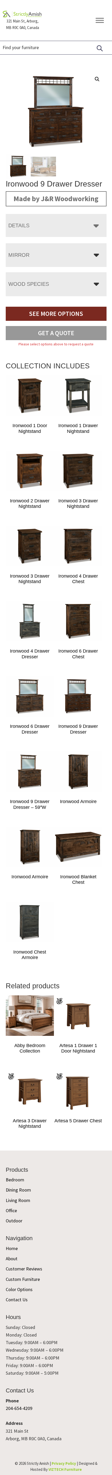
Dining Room (18, 1190)
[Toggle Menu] (100, 20)
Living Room (18, 1200)
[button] (97, 79)
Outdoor (14, 1221)
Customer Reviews (24, 1269)
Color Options (19, 1289)
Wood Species (28, 284)
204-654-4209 (19, 1408)
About (11, 1259)
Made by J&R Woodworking (56, 198)
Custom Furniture (23, 1279)
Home (12, 1248)
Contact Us (17, 1300)
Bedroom (15, 1180)
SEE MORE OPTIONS (56, 314)
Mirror (18, 255)
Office (11, 1210)
